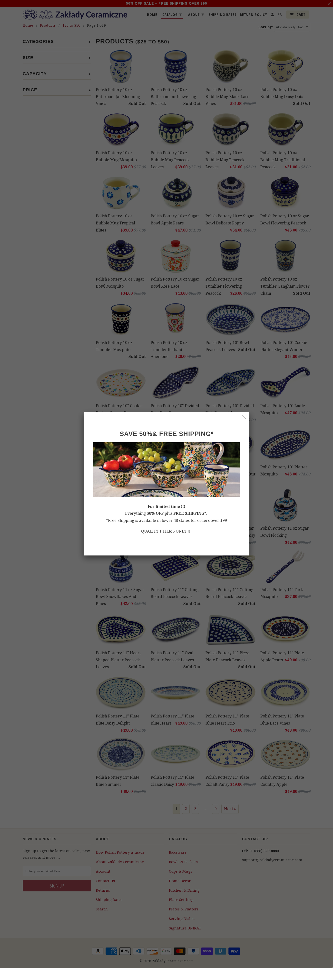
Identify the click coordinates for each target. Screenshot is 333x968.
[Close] (244, 417)
